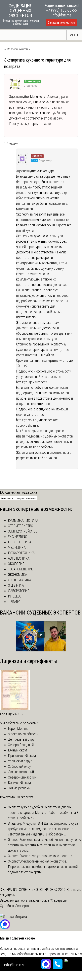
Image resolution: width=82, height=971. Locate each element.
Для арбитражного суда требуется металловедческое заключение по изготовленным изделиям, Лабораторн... (43, 828)
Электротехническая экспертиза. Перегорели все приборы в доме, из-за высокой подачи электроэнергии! (43, 866)
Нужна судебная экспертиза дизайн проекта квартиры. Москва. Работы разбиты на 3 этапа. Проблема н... (43, 812)
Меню (74, 35)
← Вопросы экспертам (17, 49)
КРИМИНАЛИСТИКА (23, 520)
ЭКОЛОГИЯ (16, 564)
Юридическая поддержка (18, 492)
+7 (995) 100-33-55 (61, 10)
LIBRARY (14, 601)
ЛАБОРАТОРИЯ (18, 591)
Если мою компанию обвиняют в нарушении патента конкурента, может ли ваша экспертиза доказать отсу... (45, 845)
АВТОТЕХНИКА (18, 558)
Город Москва (18, 728)
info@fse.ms (61, 15)
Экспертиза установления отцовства (46, 856)
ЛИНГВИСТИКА (19, 580)
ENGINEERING (17, 537)
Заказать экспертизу (61, 22)
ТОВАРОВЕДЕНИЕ (20, 569)
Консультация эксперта (16, 797)
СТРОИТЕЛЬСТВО (20, 526)
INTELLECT (15, 596)
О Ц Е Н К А (16, 585)
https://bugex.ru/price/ (31, 382)
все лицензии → (11, 714)
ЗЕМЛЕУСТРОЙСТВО (22, 531)
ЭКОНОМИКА (17, 574)
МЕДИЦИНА (17, 547)
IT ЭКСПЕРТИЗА (19, 542)
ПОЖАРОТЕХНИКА (21, 553)
